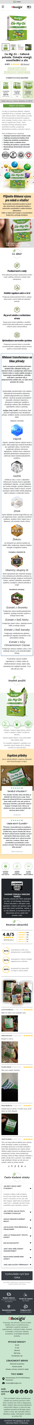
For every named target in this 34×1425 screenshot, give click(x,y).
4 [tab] (21, 1166)
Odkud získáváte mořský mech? (14, 1220)
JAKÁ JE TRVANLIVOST (15, 1236)
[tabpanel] (17, 1086)
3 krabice (28, 91)
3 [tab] (18, 1166)
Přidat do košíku (17, 106)
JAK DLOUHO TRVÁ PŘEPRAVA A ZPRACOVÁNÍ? (15, 1228)
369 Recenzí (24, 64)
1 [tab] (11, 1166)
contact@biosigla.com (14, 1383)
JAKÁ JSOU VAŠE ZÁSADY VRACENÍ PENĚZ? (13, 1250)
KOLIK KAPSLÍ (13, 1258)
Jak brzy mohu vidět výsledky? (12, 1187)
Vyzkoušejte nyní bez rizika (17, 1276)
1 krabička (5, 91)
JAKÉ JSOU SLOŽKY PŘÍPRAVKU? (16, 1265)
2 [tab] (15, 1166)
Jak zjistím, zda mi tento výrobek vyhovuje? (14, 1212)
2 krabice (17, 91)
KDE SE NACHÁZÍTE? (11, 1243)
